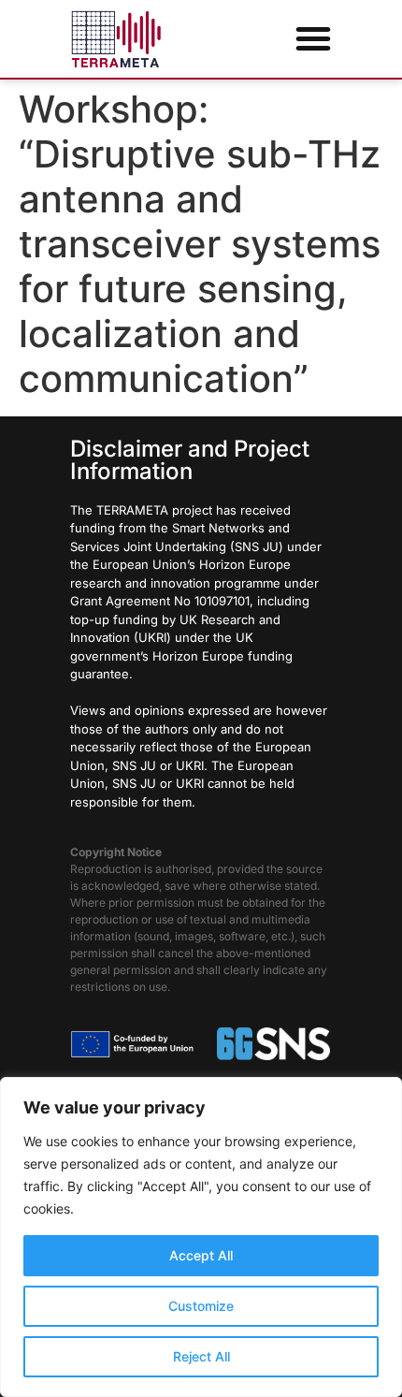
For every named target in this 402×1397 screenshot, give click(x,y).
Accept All (201, 1255)
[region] (201, 1237)
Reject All (201, 1356)
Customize (201, 1306)
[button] (313, 38)
